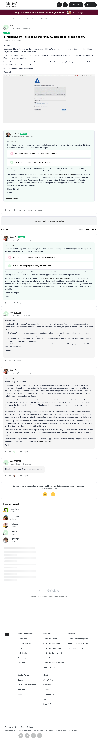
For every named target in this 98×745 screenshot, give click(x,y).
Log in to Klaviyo (24, 643)
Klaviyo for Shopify (50, 639)
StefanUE (14, 524)
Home (4, 19)
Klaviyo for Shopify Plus (52, 643)
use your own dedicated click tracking (59, 175)
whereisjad (14, 509)
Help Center (22, 653)
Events (20, 680)
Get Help (21, 694)
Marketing (33, 19)
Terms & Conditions (39, 597)
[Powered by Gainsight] (49, 591)
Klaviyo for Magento (51, 658)
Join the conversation (18, 19)
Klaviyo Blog (23, 648)
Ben (11, 26)
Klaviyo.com (22, 639)
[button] (2, 5)
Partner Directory (44, 441)
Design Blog (47, 699)
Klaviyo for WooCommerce (53, 663)
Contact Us (47, 704)
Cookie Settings (27, 727)
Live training (22, 663)
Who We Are (48, 680)
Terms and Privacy (12, 727)
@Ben (13, 141)
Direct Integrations (50, 667)
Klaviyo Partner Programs (78, 639)
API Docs (21, 689)
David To (15, 133)
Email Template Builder (27, 685)
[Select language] (65, 4)
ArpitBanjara (15, 539)
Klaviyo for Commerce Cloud (54, 653)
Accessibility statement (58, 597)
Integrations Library (75, 648)
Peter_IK (13, 531)
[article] (49, 270)
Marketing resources (26, 658)
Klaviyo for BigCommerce (53, 648)
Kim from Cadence (18, 516)
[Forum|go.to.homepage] (11, 4)
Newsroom (47, 685)
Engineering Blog (49, 694)
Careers (46, 689)
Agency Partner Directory (78, 643)
